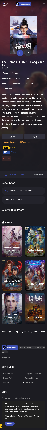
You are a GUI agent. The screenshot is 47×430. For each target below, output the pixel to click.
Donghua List (8, 374)
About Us (6, 382)
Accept (9, 423)
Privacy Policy (8, 378)
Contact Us (29, 382)
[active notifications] (28, 53)
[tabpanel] (23, 199)
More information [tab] (16, 175)
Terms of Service (31, 378)
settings (23, 411)
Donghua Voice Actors (33, 374)
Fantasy (14, 73)
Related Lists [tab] (37, 175)
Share (8, 159)
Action (5, 73)
